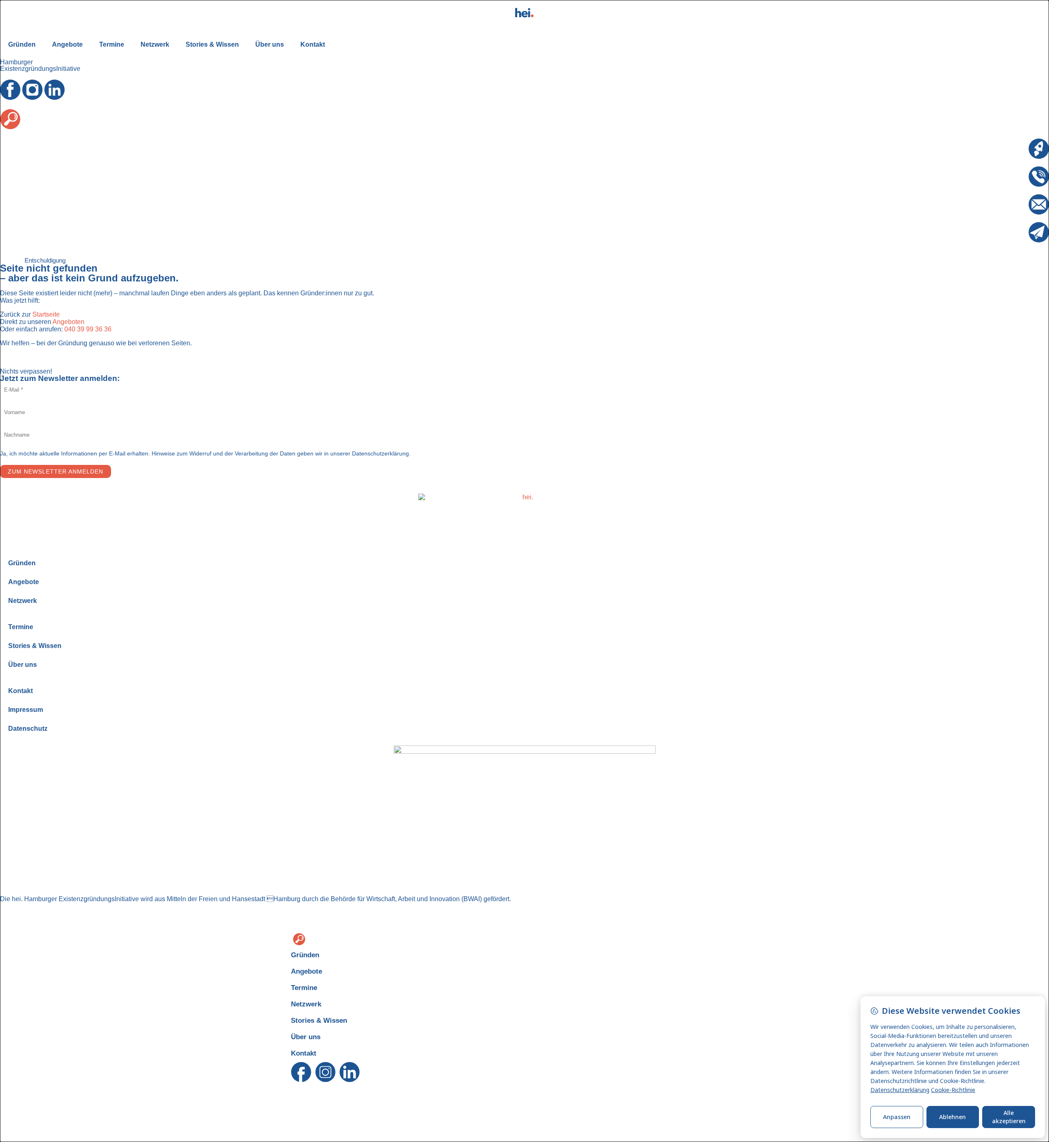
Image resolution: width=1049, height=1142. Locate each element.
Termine (111, 44)
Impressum (25, 709)
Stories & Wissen (212, 44)
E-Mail (1019, 197)
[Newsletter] (1039, 232)
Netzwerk (155, 44)
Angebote (67, 44)
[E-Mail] (1039, 204)
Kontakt (312, 44)
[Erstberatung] (1039, 148)
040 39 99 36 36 (87, 329)
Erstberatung (1010, 141)
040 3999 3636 (1007, 169)
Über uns (269, 44)
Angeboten (68, 321)
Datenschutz (28, 728)
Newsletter (1013, 225)
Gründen (22, 44)
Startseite (46, 314)
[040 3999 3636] (1039, 176)
